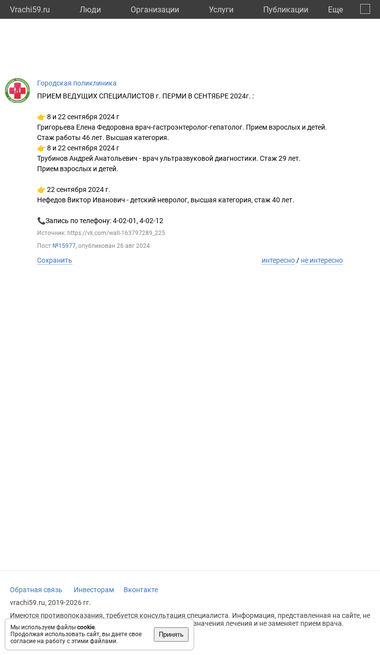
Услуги (221, 9)
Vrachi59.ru (30, 9)
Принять (171, 634)
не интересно (322, 260)
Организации (155, 9)
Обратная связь (36, 590)
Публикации (285, 9)
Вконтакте (141, 590)
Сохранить (54, 260)
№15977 (64, 245)
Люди (90, 9)
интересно (278, 260)
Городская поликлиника (77, 83)
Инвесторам (94, 590)
